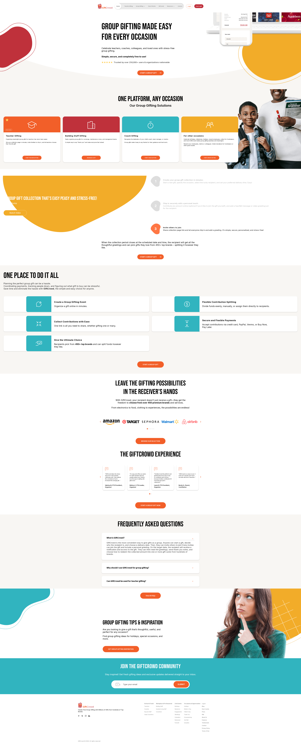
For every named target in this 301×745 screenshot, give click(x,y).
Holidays (186, 706)
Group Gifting (139, 6)
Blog (203, 706)
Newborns (177, 709)
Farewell (177, 722)
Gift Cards (161, 6)
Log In (204, 703)
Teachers (146, 706)
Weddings (177, 714)
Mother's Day (187, 709)
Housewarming (188, 717)
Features (204, 720)
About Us (204, 717)
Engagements (178, 711)
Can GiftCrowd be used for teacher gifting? (126, 581)
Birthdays (177, 706)
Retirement (177, 720)
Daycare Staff (147, 711)
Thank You (187, 714)
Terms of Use (205, 731)
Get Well (186, 720)
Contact (180, 6)
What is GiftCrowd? (115, 538)
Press (203, 711)
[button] (100, 422)
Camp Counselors (148, 714)
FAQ (203, 714)
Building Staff (159, 706)
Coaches (146, 709)
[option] (111, 422)
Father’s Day (187, 711)
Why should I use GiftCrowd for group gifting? (128, 568)
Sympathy (186, 722)
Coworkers (159, 711)
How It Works (152, 6)
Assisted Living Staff (161, 709)
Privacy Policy (206, 728)
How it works (205, 709)
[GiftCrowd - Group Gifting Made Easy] (105, 6)
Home (118, 6)
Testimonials (205, 722)
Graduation (177, 717)
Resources (170, 6)
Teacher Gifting (128, 6)
